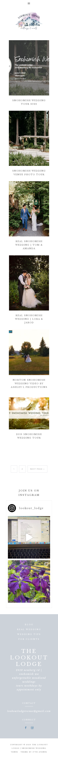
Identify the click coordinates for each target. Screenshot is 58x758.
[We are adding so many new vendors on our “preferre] (29, 537)
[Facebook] (26, 728)
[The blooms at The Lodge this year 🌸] (29, 581)
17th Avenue (40, 752)
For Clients (29, 639)
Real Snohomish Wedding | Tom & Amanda (29, 245)
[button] (29, 3)
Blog (29, 624)
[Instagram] (32, 728)
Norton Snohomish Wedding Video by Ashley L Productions (29, 383)
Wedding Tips (29, 634)
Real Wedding (29, 629)
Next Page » (37, 469)
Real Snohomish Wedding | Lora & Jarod (29, 319)
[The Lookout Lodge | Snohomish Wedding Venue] (29, 20)
